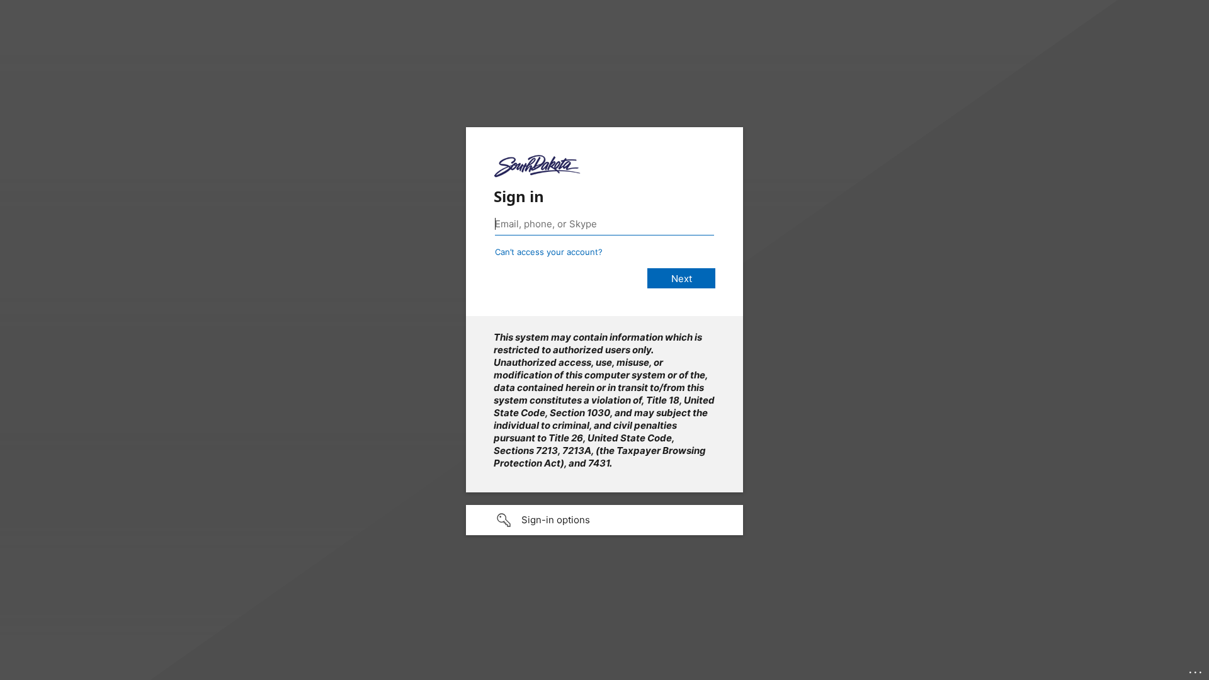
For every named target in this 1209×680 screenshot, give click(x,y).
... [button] (1196, 669)
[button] (604, 520)
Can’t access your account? (549, 252)
